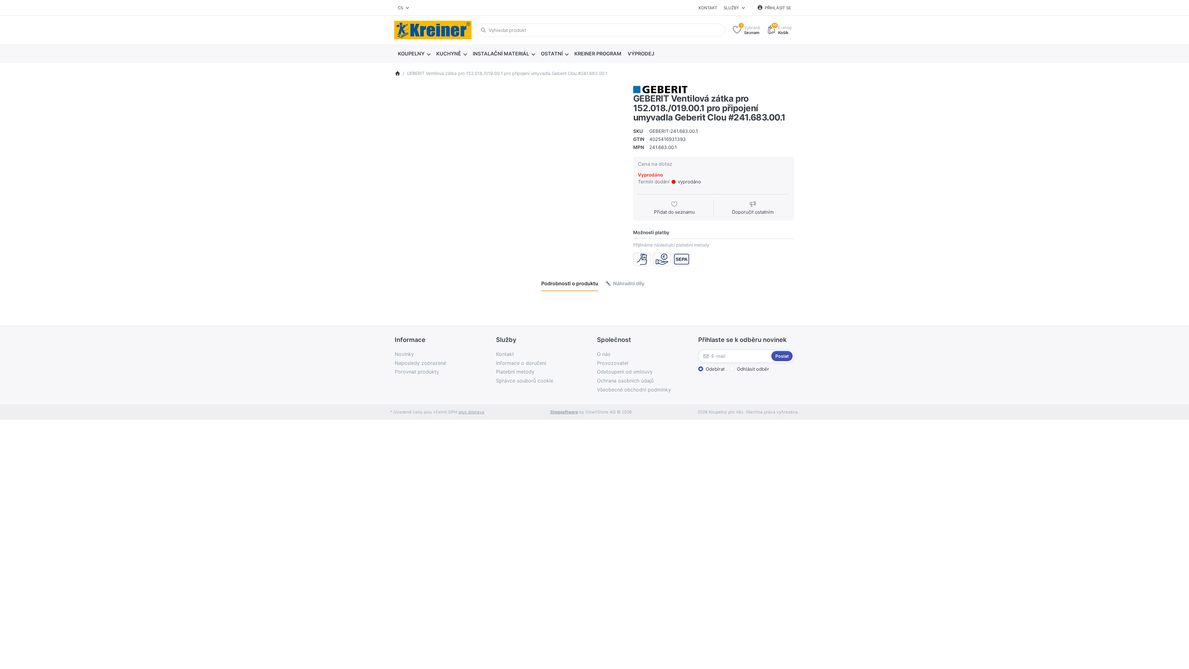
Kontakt (708, 7)
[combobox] (404, 8)
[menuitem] (414, 54)
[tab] (569, 283)
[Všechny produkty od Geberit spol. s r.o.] (660, 89)
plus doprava (471, 411)
